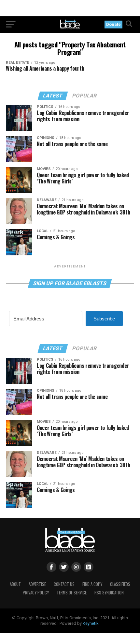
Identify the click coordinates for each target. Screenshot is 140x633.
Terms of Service (72, 593)
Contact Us (64, 584)
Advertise (37, 584)
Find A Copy (92, 584)
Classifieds (120, 584)
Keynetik (90, 623)
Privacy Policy (36, 593)
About (15, 584)
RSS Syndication (109, 593)
